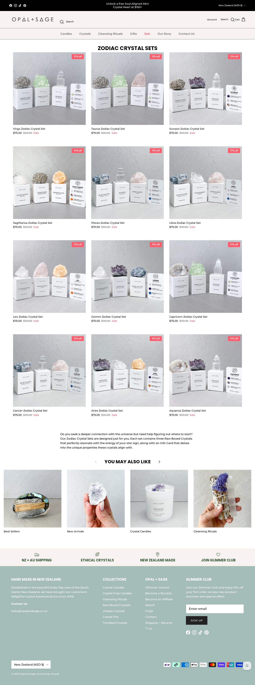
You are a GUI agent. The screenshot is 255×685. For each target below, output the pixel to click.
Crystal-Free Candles (117, 593)
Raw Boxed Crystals (116, 605)
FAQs (149, 611)
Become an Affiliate (159, 599)
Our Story (164, 33)
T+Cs (148, 628)
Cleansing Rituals (110, 33)
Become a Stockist (158, 593)
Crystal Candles (114, 587)
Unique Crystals (114, 611)
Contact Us (187, 33)
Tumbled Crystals (115, 623)
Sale (147, 33)
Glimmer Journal (157, 587)
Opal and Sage (28, 673)
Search (150, 605)
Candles (66, 33)
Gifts (133, 33)
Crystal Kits (111, 617)
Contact (151, 617)
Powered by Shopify (48, 673)
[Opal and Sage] (32, 19)
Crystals (85, 33)
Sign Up (197, 620)
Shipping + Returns (158, 623)
